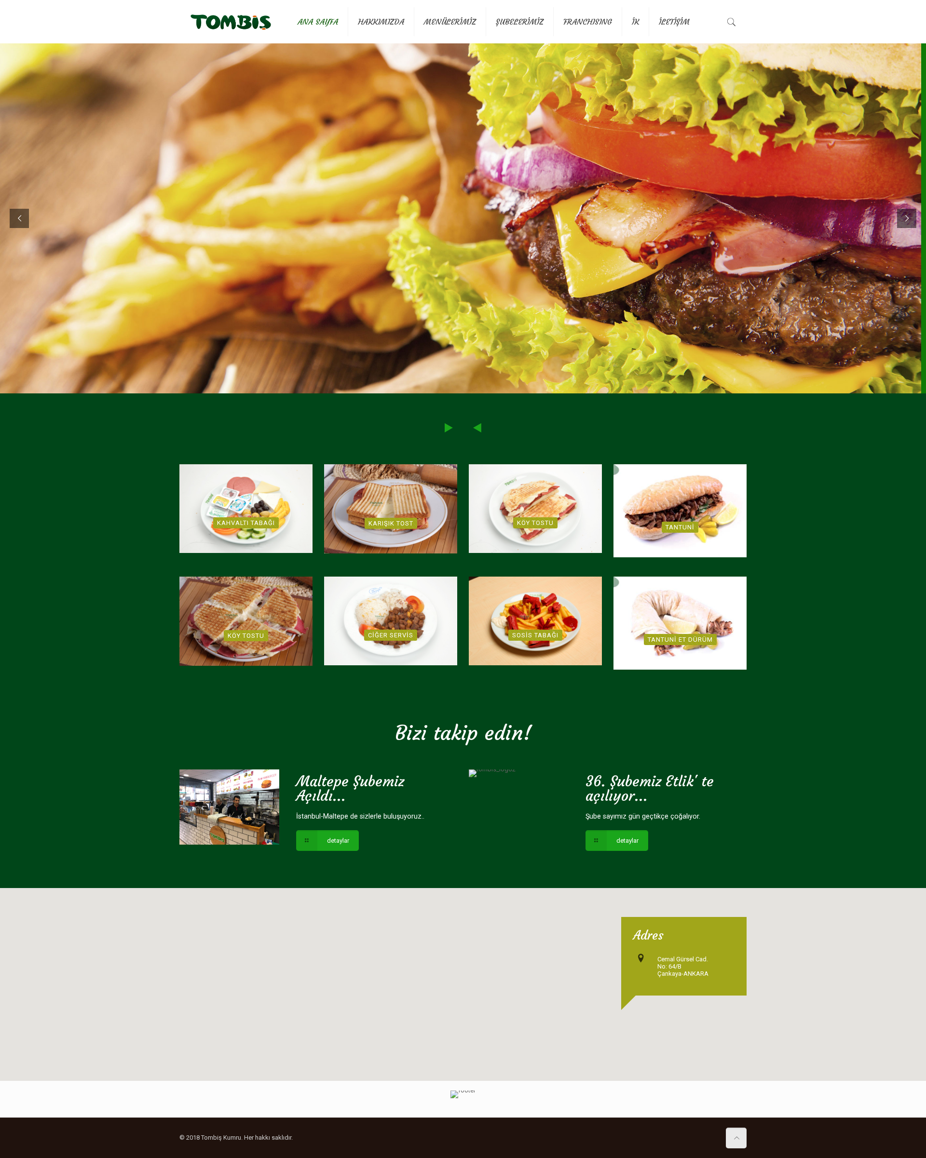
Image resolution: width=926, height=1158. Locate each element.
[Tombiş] (231, 21)
